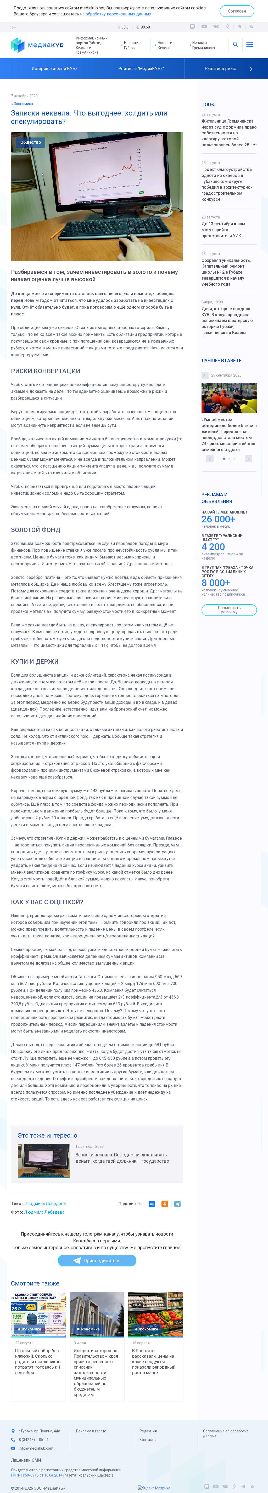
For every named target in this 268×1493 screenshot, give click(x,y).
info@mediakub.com (36, 1448)
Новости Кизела (165, 45)
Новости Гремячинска (203, 45)
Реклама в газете (91, 1431)
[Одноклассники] (227, 27)
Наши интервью (220, 68)
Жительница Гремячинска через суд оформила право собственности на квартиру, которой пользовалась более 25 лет (229, 133)
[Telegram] (177, 1204)
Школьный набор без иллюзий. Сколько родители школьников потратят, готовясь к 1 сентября (38, 1361)
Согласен (237, 11)
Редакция (148, 1431)
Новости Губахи (131, 45)
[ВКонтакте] (216, 27)
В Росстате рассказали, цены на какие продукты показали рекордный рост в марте (153, 1361)
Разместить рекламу (229, 609)
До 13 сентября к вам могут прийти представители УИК (223, 229)
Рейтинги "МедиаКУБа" (141, 68)
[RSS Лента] (251, 27)
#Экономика (22, 104)
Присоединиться (102, 1260)
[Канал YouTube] (204, 27)
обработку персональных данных (118, 13)
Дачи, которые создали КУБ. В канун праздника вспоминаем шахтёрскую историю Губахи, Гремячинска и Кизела (227, 320)
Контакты (147, 1440)
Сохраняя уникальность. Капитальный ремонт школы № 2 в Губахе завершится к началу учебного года (226, 272)
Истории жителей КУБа (54, 68)
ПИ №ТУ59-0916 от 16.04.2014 (37, 1475)
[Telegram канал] (239, 27)
